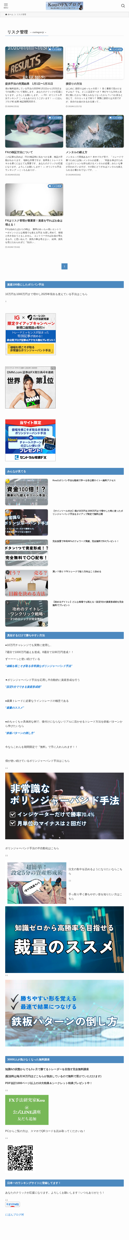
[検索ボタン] (123, 6)
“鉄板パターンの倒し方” (20, 733)
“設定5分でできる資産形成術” (23, 686)
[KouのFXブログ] (64, 6)
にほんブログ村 (14, 1214)
